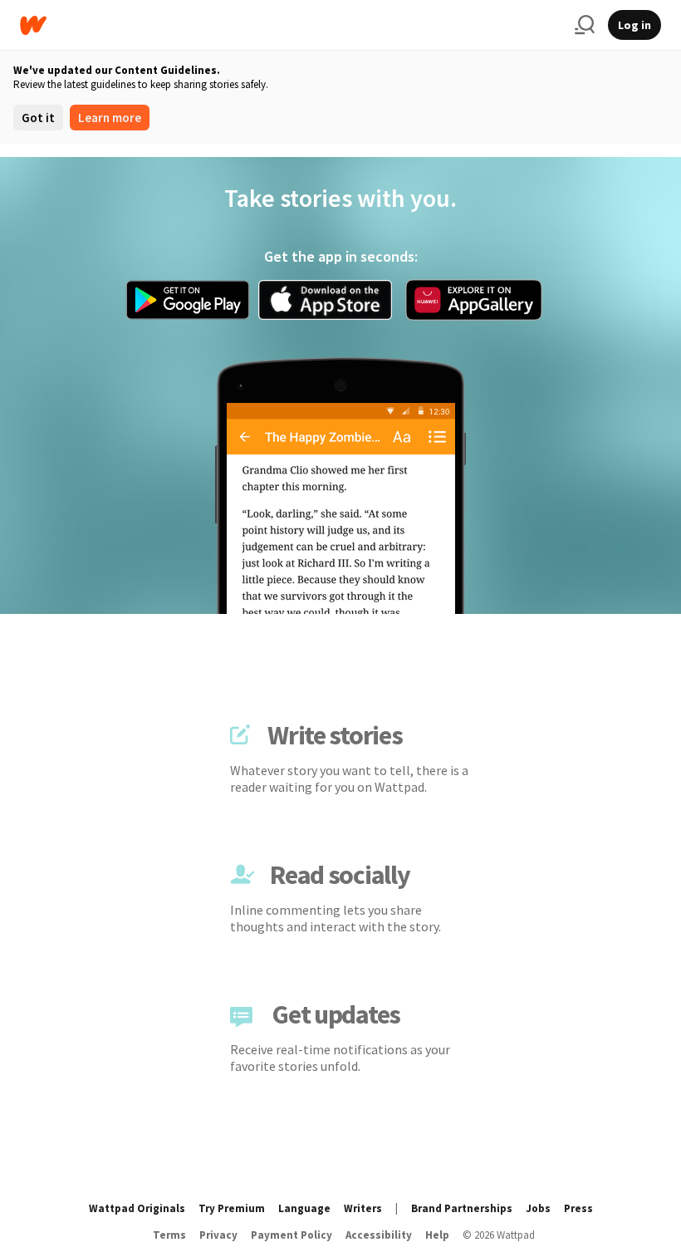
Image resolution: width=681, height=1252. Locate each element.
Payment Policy (291, 1235)
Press (578, 1208)
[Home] (290, 25)
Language (304, 1208)
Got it (38, 117)
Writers (363, 1208)
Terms (169, 1235)
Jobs (538, 1208)
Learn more (109, 117)
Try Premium (231, 1208)
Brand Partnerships (461, 1208)
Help (437, 1235)
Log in (634, 24)
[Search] (585, 25)
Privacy (218, 1235)
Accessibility (378, 1235)
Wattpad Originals (137, 1208)
